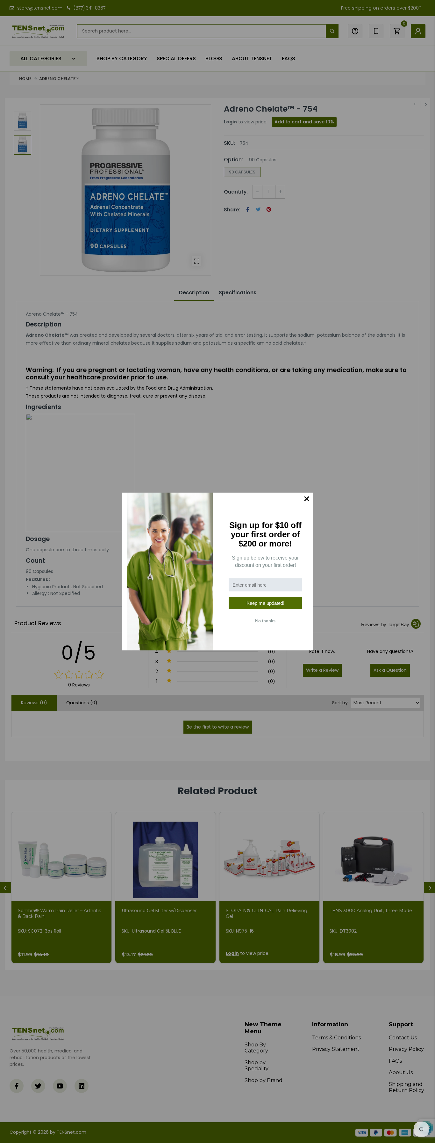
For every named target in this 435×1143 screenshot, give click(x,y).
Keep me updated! (265, 603)
